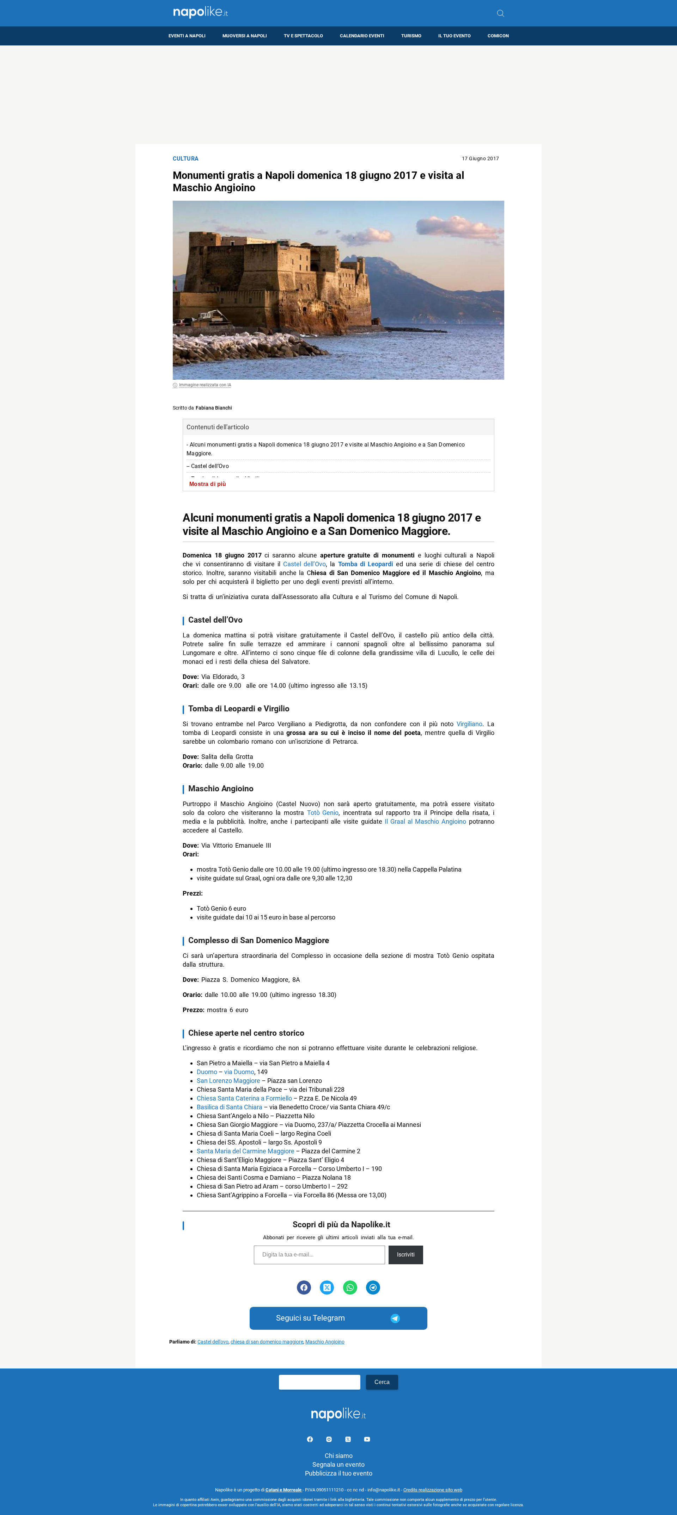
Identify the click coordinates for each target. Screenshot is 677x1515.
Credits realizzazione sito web (432, 1489)
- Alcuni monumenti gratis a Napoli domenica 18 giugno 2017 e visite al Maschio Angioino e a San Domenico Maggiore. (326, 449)
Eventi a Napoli (187, 35)
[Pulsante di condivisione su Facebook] (304, 1287)
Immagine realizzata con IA (205, 384)
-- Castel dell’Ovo (208, 466)
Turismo (411, 35)
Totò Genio (322, 812)
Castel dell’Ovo (304, 564)
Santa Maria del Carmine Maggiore (245, 1151)
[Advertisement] (338, 94)
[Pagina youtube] (367, 1440)
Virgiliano (469, 724)
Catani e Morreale (284, 1489)
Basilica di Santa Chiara (229, 1107)
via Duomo (239, 1072)
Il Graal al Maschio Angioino (425, 821)
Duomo (207, 1072)
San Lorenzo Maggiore (228, 1080)
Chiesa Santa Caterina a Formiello (244, 1098)
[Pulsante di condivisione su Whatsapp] (350, 1287)
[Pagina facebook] (310, 1440)
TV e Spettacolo (303, 35)
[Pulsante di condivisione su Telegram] (373, 1287)
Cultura (186, 158)
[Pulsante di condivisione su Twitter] (327, 1287)
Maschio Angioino (324, 1342)
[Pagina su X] (348, 1440)
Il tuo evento (454, 35)
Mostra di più (207, 484)
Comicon (498, 35)
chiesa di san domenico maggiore (267, 1342)
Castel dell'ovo (212, 1342)
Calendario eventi (362, 35)
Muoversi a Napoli (244, 35)
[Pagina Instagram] (329, 1440)
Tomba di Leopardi (365, 564)
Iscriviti (406, 1254)
